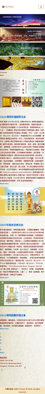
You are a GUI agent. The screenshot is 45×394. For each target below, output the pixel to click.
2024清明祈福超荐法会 (13, 116)
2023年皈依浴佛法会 (11, 224)
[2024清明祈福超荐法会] (22, 107)
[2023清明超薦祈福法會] (22, 305)
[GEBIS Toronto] (8, 7)
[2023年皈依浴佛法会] (22, 215)
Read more (4, 183)
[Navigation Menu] (41, 7)
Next (2, 352)
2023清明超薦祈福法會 (13, 315)
